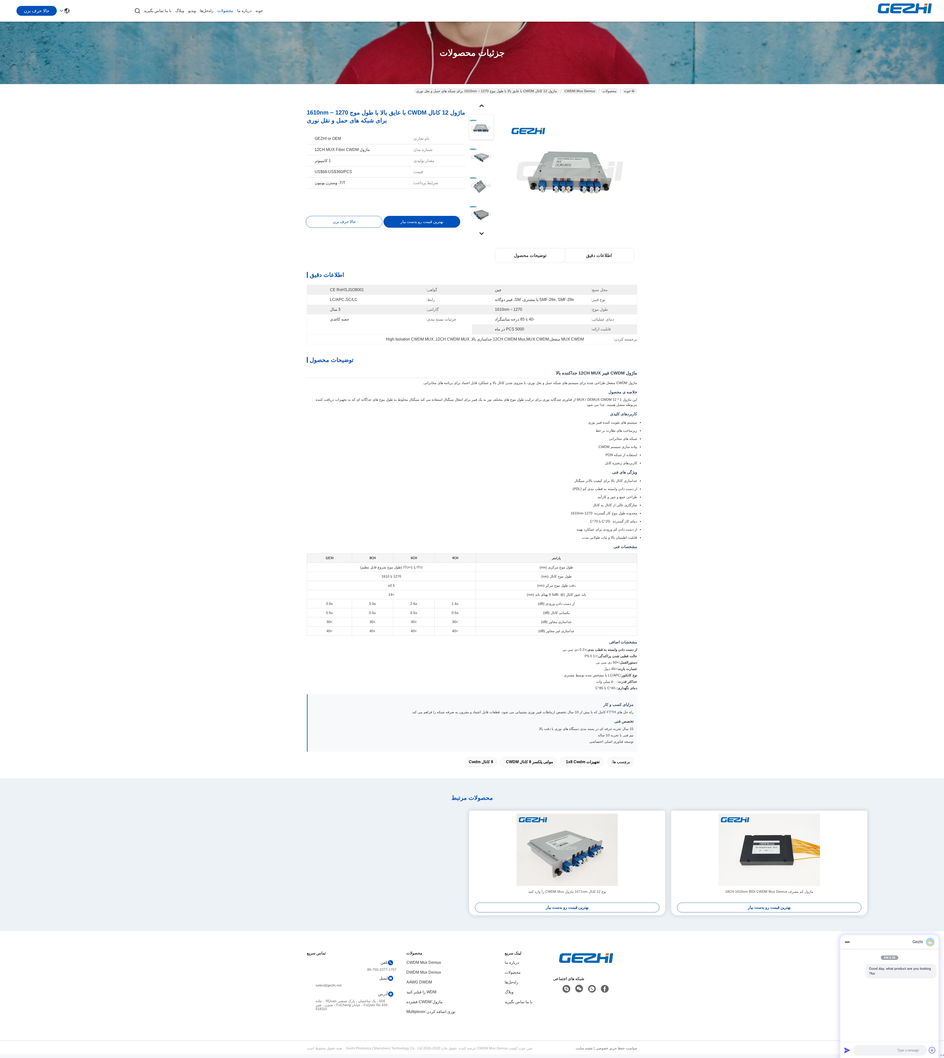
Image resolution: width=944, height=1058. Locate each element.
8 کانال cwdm (481, 762)
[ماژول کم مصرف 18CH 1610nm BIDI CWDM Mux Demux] (769, 850)
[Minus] (847, 942)
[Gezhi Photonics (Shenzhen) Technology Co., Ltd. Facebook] (604, 989)
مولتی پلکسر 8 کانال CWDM (529, 762)
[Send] (847, 1050)
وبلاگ (179, 11)
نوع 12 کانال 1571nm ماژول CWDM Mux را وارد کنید (567, 892)
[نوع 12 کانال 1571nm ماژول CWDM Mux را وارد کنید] (567, 850)
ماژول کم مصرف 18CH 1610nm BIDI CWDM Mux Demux (769, 892)
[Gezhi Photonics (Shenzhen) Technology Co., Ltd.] (905, 10)
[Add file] (932, 1050)
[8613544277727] (592, 989)
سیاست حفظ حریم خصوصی (616, 1048)
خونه (259, 11)
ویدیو (192, 11)
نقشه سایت (584, 1048)
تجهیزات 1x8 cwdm (583, 762)
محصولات (225, 11)
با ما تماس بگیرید (157, 11)
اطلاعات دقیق (599, 255)
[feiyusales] (566, 989)
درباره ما (244, 11)
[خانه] (586, 964)
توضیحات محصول (530, 255)
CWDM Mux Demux (579, 91)
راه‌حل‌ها (206, 11)
